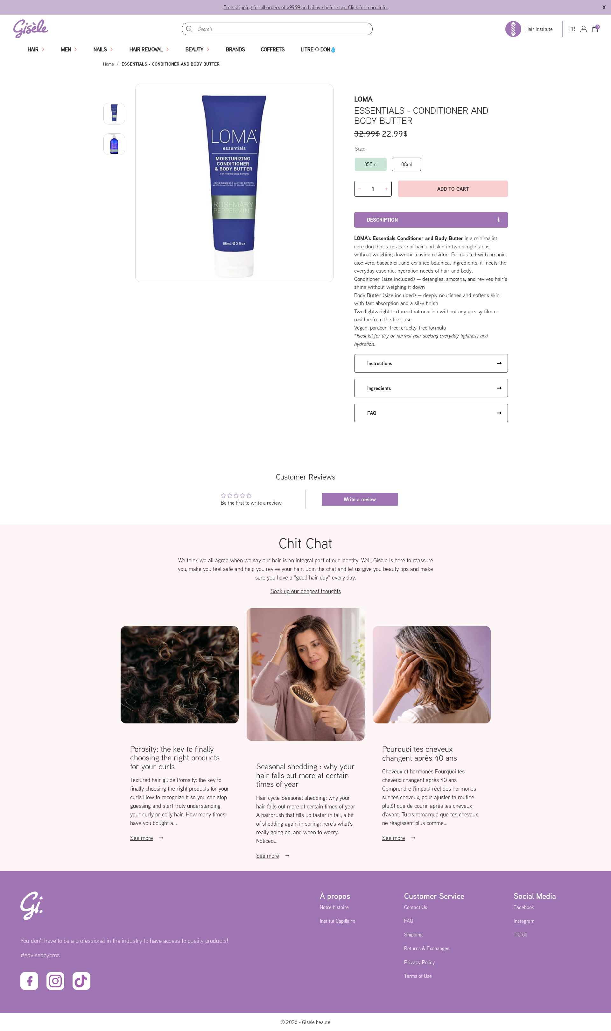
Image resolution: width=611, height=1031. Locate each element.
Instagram (524, 921)
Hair (33, 49)
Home (108, 64)
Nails (100, 49)
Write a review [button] (360, 499)
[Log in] (583, 29)
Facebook (524, 907)
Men (66, 49)
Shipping (413, 934)
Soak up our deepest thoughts (305, 591)
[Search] (189, 29)
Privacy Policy (419, 962)
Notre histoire (334, 907)
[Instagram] (55, 981)
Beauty (194, 49)
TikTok (520, 934)
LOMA (363, 99)
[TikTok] (81, 981)
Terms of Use (418, 976)
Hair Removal (146, 49)
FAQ (408, 921)
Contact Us (415, 907)
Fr (572, 29)
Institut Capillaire (337, 921)
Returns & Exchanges (426, 948)
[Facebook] (29, 981)
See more (141, 838)
